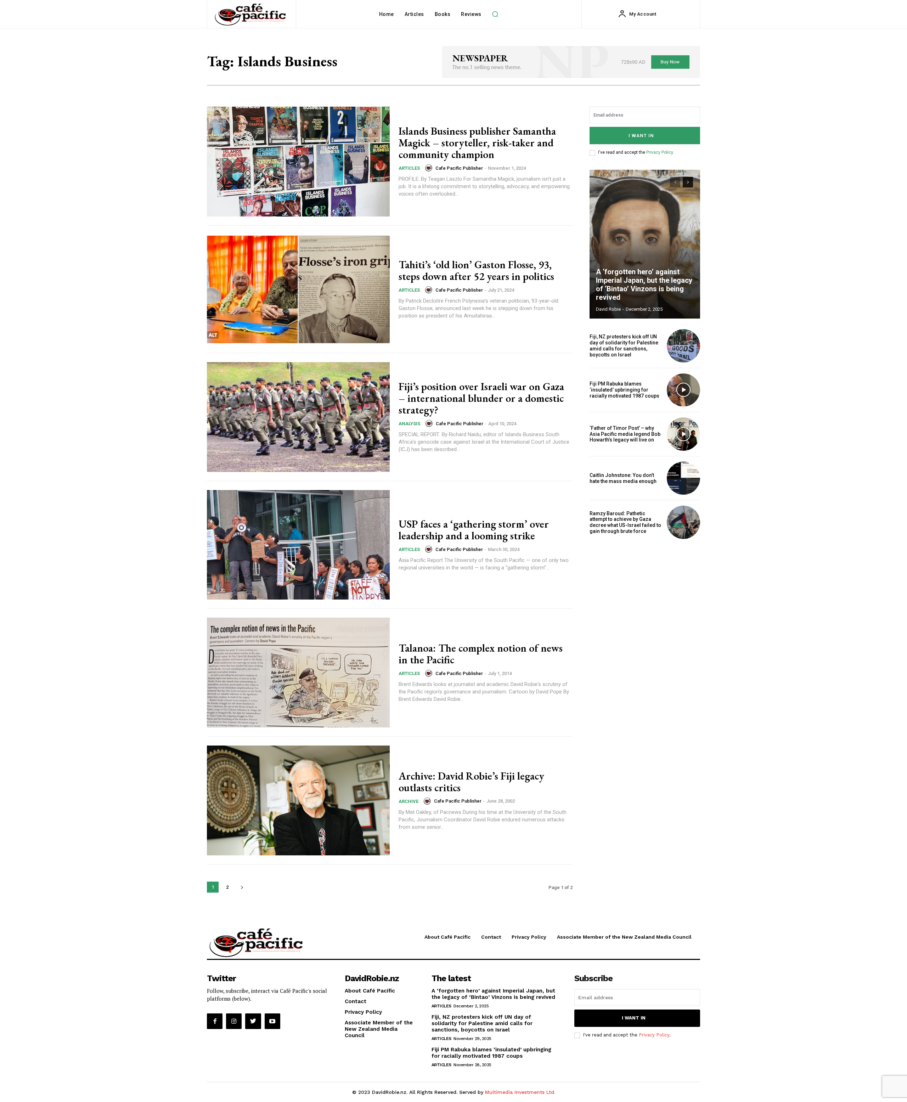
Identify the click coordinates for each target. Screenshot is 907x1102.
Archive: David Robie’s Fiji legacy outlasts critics (471, 781)
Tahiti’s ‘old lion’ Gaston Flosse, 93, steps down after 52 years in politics (476, 270)
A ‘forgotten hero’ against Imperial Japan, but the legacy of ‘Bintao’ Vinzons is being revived (644, 285)
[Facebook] (214, 1021)
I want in (641, 135)
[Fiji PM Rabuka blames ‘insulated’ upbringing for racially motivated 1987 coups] (683, 390)
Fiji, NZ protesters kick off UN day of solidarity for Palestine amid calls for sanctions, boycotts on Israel (624, 345)
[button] (495, 14)
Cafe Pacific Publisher (459, 168)
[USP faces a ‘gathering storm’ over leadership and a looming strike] (298, 545)
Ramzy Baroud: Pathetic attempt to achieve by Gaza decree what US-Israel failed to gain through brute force (625, 522)
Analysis (409, 423)
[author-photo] (429, 168)
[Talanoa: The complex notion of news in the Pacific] (298, 672)
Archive (408, 801)
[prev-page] (675, 182)
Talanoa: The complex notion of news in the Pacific (481, 654)
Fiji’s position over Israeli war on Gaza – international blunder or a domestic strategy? (481, 398)
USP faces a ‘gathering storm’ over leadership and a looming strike (474, 529)
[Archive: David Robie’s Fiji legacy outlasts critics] (298, 800)
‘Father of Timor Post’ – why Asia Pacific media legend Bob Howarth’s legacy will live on (625, 434)
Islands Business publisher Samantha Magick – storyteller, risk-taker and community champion (477, 142)
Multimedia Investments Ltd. (520, 1092)
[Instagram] (234, 1021)
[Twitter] (253, 1021)
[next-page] (242, 887)
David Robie (608, 309)
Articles (409, 168)
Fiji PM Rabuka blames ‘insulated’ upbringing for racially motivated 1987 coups (624, 390)
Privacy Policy (659, 152)
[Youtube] (272, 1021)
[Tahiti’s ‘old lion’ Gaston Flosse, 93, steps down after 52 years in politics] (298, 289)
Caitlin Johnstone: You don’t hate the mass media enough (623, 478)
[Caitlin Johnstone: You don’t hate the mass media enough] (683, 478)
